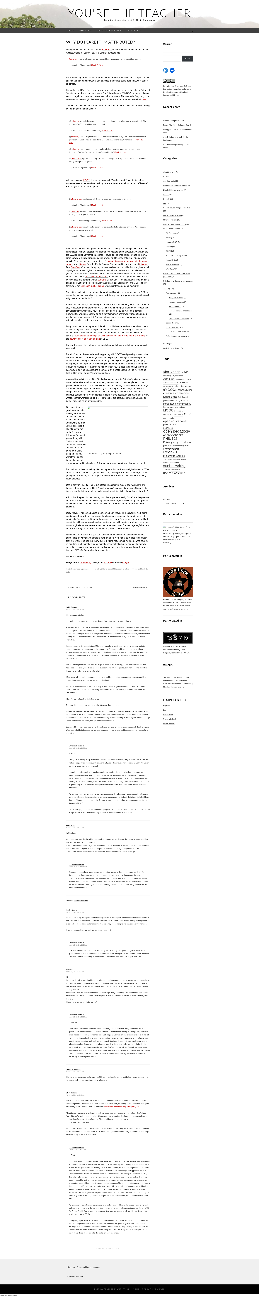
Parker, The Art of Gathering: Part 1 (177, 125)
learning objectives (170, 407)
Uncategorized (168, 344)
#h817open (117, 569)
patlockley (75, 121)
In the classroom (172, 327)
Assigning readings (176, 297)
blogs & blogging (168, 386)
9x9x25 (184, 372)
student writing (174, 466)
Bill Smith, (189, 600)
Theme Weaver (157, 1289)
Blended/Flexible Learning (173, 190)
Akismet (15, 1295)
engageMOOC (171, 242)
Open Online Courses (171, 229)
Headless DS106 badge (172, 600)
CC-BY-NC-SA (183, 653)
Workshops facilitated (171, 348)
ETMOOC (107, 50)
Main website (86, 30)
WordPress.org (169, 723)
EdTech (166, 199)
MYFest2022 (168, 415)
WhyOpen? (170, 269)
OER (187, 414)
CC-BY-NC (174, 603)
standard (102, 280)
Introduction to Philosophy (177, 403)
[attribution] (118, 429)
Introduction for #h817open (79, 587)
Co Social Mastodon (75, 1277)
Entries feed (168, 714)
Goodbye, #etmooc (141, 587)
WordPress (123, 1289)
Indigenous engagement (172, 215)
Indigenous (181, 400)
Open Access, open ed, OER (92, 569)
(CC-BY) (107, 563)
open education (169, 418)
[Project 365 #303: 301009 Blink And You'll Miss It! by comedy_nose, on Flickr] (178, 529)
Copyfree (75, 267)
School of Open (172, 540)
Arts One (169, 379)
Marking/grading (175, 306)
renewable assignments (181, 445)
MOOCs (169, 410)
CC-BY (86, 180)
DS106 (177, 647)
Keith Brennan (71, 607)
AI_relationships (177, 375)
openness (168, 428)
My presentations (170, 220)
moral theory (180, 411)
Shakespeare (167, 459)
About (70, 30)
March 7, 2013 (97, 65)
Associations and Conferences (175, 186)
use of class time (174, 473)
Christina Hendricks (76, 746)
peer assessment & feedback (180, 311)
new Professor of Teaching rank (85, 339)
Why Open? (175, 537)
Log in (165, 710)
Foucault (185, 397)
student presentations (171, 463)
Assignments (171, 293)
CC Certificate (171, 233)
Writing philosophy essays (179, 318)
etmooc (77, 569)
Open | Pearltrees (81, 900)
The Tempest (175, 470)
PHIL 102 (170, 438)
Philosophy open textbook (177, 442)
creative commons (130, 569)
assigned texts (180, 379)
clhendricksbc (76, 158)
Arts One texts (169, 181)
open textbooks (173, 435)
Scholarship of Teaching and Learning (177, 281)
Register (166, 706)
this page (143, 264)
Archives (166, 500)
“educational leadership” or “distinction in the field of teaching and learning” (110, 336)
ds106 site (187, 603)
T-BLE (166, 469)
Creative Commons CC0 (96, 276)
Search (187, 59)
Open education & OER (109, 30)
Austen (189, 379)
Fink (179, 397)
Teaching (166, 289)
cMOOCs (170, 389)
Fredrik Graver (71, 910)
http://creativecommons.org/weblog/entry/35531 (122, 1107)
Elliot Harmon (71, 1093)
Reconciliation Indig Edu (175, 256)
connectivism (185, 390)
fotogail (125, 563)
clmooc (166, 194)
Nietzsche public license (92, 286)
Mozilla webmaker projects (173, 687)
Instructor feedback (176, 302)
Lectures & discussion (177, 332)
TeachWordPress (172, 264)
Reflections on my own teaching (178, 336)
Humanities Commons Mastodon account (83, 1267)
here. (144, 99)
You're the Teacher (129, 12)
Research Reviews (171, 450)
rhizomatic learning (174, 455)
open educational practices (175, 423)
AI (164, 177)
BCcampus (184, 383)
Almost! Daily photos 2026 (173, 121)
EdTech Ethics (134, 30)
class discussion (183, 386)
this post (82, 264)
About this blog (169, 172)
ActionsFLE (70, 825)
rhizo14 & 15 (171, 260)
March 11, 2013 (107, 130)
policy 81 (167, 445)
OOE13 (169, 251)
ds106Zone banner (170, 650)
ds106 (168, 238)
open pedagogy (176, 431)
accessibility (167, 375)
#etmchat (72, 59)
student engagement (180, 459)
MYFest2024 (178, 415)
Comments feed (169, 719)
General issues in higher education (176, 208)
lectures (182, 407)
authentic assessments (170, 383)
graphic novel (168, 401)
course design (171, 323)
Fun (164, 203)
